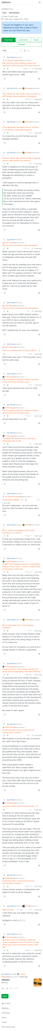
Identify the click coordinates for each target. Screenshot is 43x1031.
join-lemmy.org (8, 1027)
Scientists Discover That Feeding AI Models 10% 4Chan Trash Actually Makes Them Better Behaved (21, 670)
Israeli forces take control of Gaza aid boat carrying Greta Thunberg (18, 731)
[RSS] (28, 50)
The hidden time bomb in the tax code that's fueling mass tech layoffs (19, 439)
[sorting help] (25, 50)
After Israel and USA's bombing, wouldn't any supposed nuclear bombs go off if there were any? (21, 64)
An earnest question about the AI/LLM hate (18, 806)
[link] (8, 68)
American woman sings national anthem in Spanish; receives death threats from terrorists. (21, 159)
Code (4, 1022)
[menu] (39, 2)
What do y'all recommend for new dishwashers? (20, 245)
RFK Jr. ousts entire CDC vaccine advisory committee (18, 626)
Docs (4, 1017)
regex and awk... (8, 910)
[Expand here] (38, 982)
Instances (6, 1013)
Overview (8, 40)
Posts (36, 40)
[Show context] (4, 68)
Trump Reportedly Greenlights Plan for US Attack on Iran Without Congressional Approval (20, 128)
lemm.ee (4, 982)
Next (5, 996)
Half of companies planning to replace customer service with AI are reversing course (20, 380)
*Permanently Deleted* (11, 500)
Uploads (21, 44)
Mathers (6, 2)
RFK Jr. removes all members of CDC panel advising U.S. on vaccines (18, 531)
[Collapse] (4, 57)
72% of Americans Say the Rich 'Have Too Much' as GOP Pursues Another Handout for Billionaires (21, 95)
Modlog (5, 1008)
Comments (23, 40)
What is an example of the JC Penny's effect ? (19, 350)
